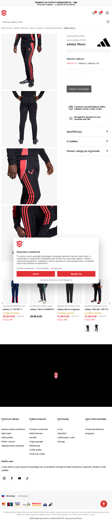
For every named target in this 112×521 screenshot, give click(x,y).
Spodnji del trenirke (53, 28)
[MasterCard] (3, 504)
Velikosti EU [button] (72, 63)
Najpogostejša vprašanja (12, 445)
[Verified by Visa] (45, 504)
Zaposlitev (62, 433)
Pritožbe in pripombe (38, 429)
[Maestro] (10, 504)
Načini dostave (36, 433)
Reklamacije (34, 445)
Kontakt (33, 437)
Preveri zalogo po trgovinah (83, 151)
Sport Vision (6, 28)
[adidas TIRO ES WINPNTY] (42, 291)
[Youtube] (19, 478)
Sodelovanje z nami (66, 437)
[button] (56, 22)
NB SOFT (61, 518)
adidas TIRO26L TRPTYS (96, 309)
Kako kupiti (6, 433)
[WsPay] (26, 504)
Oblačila (24, 28)
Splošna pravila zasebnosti (13, 429)
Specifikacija (74, 131)
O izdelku (72, 141)
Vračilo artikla (35, 449)
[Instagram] (4, 478)
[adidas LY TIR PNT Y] (15, 291)
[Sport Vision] (3, 12)
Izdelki (16, 28)
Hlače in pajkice (36, 28)
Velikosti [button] (82, 63)
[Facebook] (12, 478)
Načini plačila (7, 437)
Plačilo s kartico (8, 441)
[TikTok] (27, 478)
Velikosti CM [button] (93, 63)
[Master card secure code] (37, 504)
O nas (60, 429)
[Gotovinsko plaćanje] (51, 504)
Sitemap (61, 441)
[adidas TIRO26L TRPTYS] (97, 291)
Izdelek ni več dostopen (79, 89)
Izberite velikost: (76, 59)
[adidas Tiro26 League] (96, 328)
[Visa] (17, 504)
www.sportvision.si (42, 518)
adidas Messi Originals (68, 309)
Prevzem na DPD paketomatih (56, 2)
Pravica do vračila (37, 454)
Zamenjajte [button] (23, 495)
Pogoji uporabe (36, 441)
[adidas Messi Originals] (69, 291)
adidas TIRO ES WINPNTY (42, 309)
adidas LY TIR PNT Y (12, 309)
